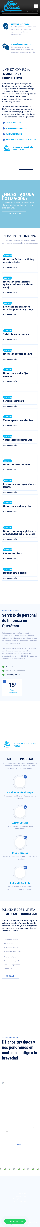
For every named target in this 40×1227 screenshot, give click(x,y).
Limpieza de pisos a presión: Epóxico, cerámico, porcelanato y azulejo (19, 284)
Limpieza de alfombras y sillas (17, 506)
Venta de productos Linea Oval (17, 439)
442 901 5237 (20, 1196)
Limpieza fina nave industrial (16, 464)
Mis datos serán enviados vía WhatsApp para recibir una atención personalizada (20, 1134)
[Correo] (26, 1207)
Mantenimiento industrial (15, 573)
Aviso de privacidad (20, 1202)
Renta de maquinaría (12, 553)
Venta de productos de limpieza (18, 420)
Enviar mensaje (20, 1144)
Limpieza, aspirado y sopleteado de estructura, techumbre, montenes (19, 532)
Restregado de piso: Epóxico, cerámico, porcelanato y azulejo (18, 308)
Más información (10, 267)
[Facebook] (12, 1207)
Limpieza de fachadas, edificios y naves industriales (18, 261)
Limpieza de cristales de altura (17, 353)
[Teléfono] (21, 1207)
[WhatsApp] (17, 1207)
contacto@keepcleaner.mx (20, 1199)
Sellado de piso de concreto (16, 334)
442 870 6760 (20, 1194)
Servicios (8, 256)
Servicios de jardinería (13, 401)
